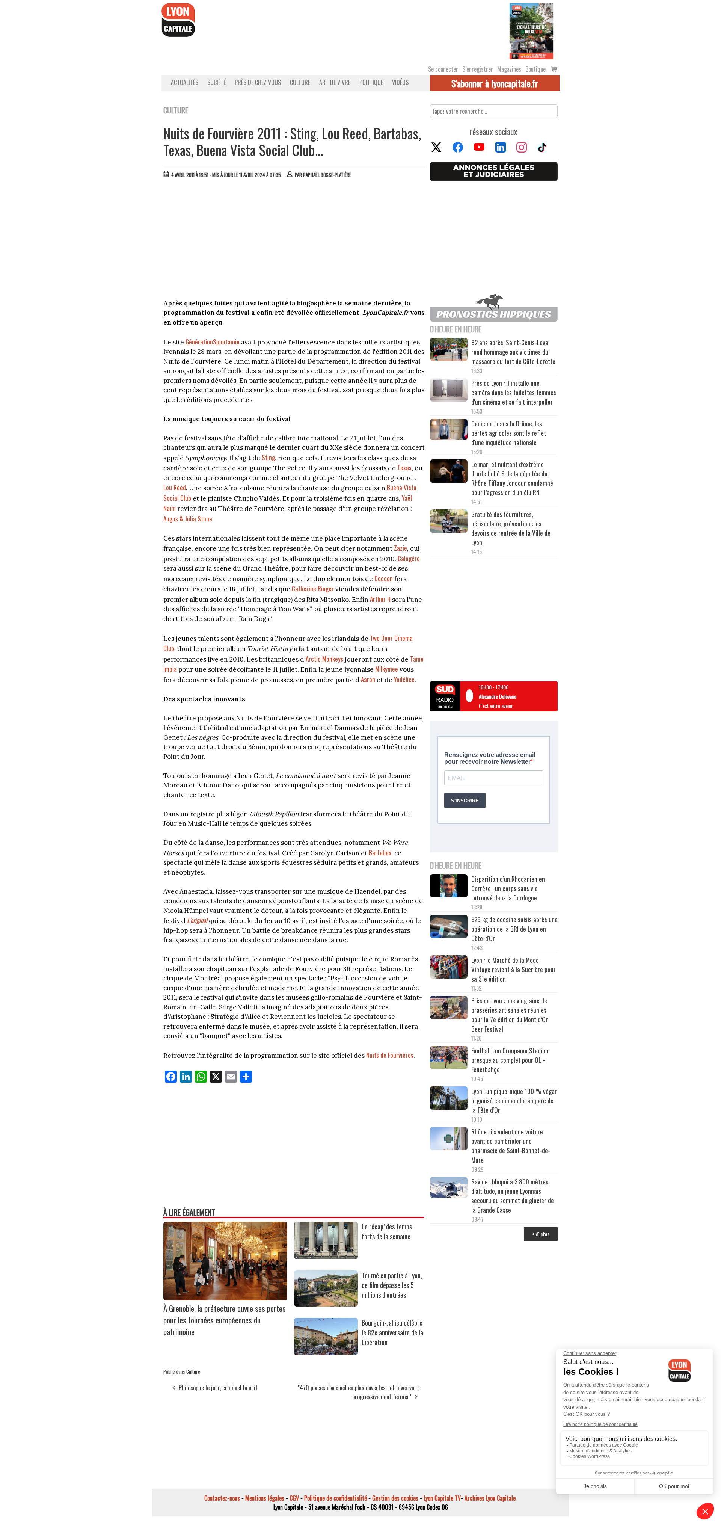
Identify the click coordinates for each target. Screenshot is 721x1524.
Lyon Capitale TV (442, 1498)
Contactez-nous (222, 1498)
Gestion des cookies (395, 1498)
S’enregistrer (477, 69)
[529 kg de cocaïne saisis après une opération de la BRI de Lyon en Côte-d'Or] (449, 927)
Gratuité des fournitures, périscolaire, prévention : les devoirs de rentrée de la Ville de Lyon (511, 528)
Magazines (509, 69)
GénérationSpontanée (213, 341)
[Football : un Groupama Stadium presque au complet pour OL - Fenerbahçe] (449, 1058)
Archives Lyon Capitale (490, 1498)
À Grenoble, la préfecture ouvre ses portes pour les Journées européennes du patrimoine (224, 1319)
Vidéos (400, 82)
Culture (300, 82)
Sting (268, 457)
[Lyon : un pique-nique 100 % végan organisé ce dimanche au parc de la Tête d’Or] (449, 1099)
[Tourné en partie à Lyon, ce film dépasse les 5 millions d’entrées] (326, 1303)
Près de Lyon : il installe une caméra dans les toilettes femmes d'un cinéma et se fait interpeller (513, 392)
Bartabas (380, 852)
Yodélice (404, 679)
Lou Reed (174, 487)
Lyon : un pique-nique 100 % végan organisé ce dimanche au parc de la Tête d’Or (514, 1100)
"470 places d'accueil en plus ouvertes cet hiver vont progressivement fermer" (358, 1392)
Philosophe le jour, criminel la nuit (218, 1387)
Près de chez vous (258, 82)
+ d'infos (540, 1234)
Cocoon (383, 578)
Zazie (400, 548)
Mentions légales (264, 1498)
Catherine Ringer (313, 588)
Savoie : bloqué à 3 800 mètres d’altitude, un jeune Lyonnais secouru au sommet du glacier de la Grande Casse (512, 1195)
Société (216, 82)
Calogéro (409, 558)
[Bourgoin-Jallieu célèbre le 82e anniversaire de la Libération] (326, 1352)
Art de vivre (334, 82)
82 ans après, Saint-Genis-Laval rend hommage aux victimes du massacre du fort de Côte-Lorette (513, 352)
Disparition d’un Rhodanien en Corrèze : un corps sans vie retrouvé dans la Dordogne (508, 888)
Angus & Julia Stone (187, 518)
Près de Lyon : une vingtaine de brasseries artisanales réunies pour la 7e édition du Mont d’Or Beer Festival (509, 1014)
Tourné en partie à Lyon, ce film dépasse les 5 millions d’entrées (392, 1285)
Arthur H (380, 599)
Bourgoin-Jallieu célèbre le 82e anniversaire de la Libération (392, 1332)
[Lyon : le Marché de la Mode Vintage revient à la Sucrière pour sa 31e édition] (449, 968)
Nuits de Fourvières (389, 1055)
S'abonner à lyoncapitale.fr (494, 83)
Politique (371, 82)
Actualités (184, 82)
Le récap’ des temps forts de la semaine (387, 1231)
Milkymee (386, 669)
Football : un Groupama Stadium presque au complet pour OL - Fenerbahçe (510, 1060)
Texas (404, 467)
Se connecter (443, 69)
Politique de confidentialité (335, 1498)
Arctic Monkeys (324, 658)
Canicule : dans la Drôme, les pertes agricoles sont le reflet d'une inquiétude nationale (508, 433)
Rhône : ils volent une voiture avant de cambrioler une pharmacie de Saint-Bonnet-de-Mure (510, 1146)
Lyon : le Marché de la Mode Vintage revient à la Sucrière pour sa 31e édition (513, 969)
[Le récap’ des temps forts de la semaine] (326, 1256)
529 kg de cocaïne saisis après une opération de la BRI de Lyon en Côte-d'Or (514, 929)
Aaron (368, 679)
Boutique (535, 69)
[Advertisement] (294, 240)
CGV (294, 1498)
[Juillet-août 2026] (531, 30)
